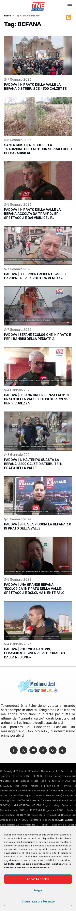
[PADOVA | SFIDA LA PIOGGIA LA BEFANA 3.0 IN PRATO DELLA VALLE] (38, 495)
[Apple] (62, 750)
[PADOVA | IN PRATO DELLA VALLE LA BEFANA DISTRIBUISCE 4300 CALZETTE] (38, 55)
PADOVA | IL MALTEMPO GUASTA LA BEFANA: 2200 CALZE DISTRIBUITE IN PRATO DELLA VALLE (33, 464)
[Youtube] (33, 750)
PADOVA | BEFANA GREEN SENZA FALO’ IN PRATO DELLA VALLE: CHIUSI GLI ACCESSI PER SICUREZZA (36, 399)
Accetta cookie (38, 879)
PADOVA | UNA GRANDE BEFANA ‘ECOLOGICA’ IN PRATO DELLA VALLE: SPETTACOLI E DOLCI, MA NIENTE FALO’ (34, 589)
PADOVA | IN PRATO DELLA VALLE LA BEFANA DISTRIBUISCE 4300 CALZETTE (35, 87)
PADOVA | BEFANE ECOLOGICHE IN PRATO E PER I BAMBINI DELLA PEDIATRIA (37, 337)
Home (7, 15)
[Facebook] (14, 750)
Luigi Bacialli (65, 819)
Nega (38, 890)
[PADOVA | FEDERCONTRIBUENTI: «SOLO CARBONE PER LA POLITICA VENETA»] (38, 245)
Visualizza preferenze (38, 901)
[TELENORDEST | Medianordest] (38, 2)
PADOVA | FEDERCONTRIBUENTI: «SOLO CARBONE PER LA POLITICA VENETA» (35, 276)
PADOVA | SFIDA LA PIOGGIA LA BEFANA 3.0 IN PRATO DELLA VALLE (37, 526)
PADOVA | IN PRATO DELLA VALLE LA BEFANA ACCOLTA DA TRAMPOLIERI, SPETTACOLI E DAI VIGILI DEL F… (32, 214)
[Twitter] (23, 750)
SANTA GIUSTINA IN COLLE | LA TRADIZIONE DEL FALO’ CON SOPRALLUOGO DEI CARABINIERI (38, 149)
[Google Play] (53, 750)
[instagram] (43, 750)
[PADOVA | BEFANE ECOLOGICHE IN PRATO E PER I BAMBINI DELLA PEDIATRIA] (38, 305)
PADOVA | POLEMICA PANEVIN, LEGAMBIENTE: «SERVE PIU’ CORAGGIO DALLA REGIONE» (34, 653)
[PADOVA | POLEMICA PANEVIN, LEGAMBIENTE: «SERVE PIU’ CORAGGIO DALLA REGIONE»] (38, 620)
